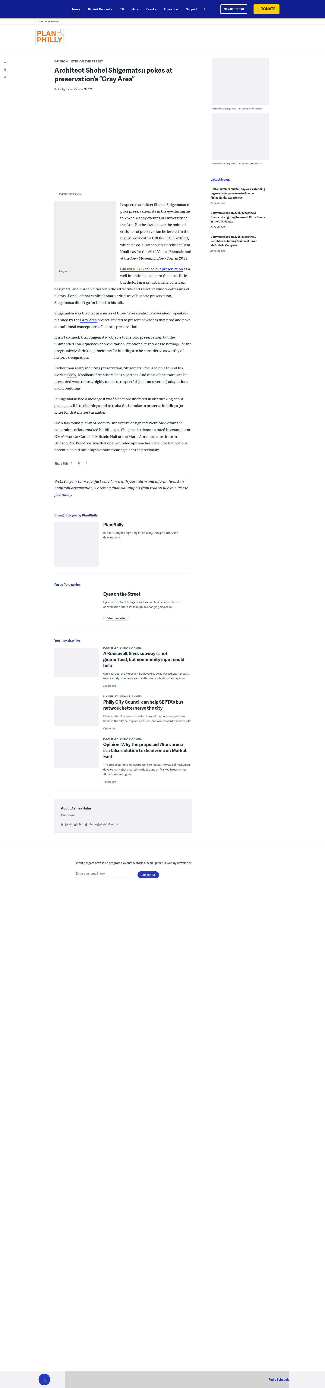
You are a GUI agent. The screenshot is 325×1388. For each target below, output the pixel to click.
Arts (135, 9)
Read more (67, 815)
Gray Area (88, 320)
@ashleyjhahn (74, 824)
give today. (63, 494)
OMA (71, 375)
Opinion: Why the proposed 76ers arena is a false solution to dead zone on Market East (145, 750)
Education (171, 9)
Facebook (71, 463)
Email (86, 463)
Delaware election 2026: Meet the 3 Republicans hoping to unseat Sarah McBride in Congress (233, 241)
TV (122, 9)
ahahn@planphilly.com (103, 824)
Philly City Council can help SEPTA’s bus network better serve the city (143, 705)
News (76, 9)
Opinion (61, 61)
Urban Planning (49, 21)
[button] (44, 1379)
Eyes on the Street (87, 61)
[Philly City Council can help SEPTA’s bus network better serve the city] (76, 713)
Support (191, 9)
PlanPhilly (113, 524)
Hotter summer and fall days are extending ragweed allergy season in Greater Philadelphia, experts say (237, 193)
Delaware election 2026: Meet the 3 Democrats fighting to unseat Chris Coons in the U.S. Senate (237, 217)
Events (151, 9)
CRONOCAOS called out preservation (151, 269)
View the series (116, 618)
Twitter (79, 463)
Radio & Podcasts (100, 9)
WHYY (49, 9)
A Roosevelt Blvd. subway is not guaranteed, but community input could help (143, 659)
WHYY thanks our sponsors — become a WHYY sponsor (237, 108)
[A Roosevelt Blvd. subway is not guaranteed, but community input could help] (76, 665)
